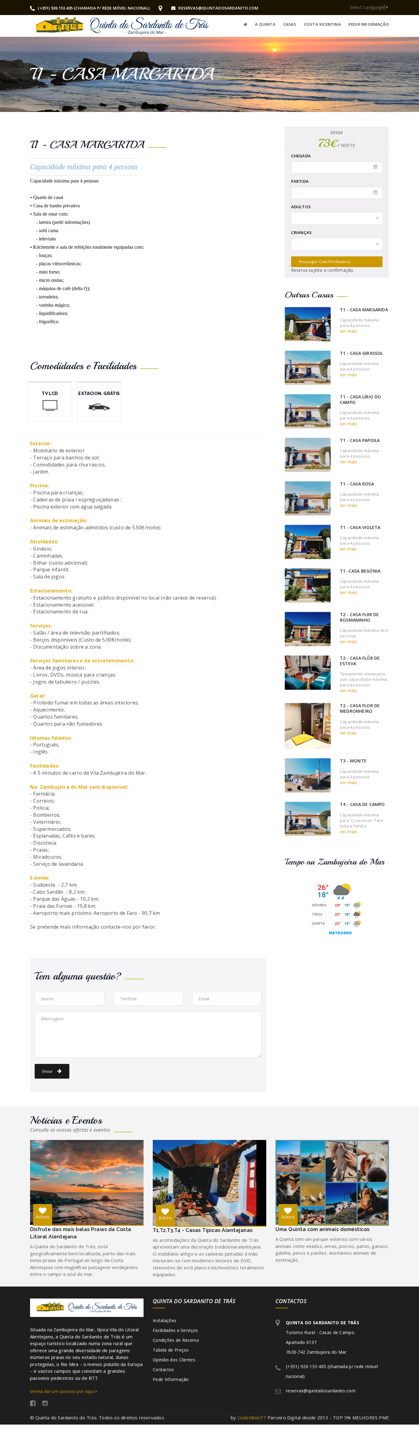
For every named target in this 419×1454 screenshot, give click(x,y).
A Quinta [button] (265, 24)
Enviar (48, 1071)
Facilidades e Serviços (175, 1330)
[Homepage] (245, 23)
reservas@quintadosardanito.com (217, 8)
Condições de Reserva (176, 1340)
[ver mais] (308, 323)
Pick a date (375, 167)
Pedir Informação (171, 1379)
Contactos (163, 1369)
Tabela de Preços (171, 1350)
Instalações (164, 1320)
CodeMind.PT (251, 1417)
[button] (285, 24)
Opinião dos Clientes (174, 1360)
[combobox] (337, 218)
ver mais (348, 331)
